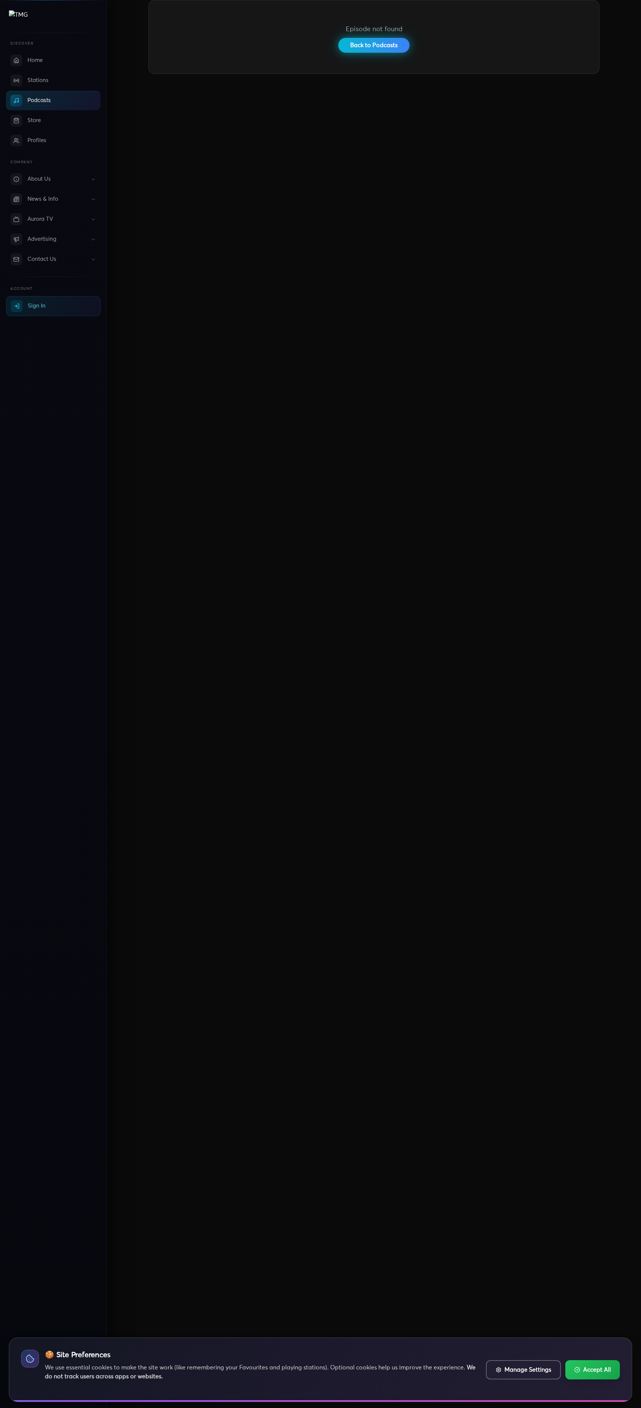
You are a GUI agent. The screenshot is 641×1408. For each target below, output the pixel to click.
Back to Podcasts (374, 45)
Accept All (597, 1370)
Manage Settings (527, 1370)
